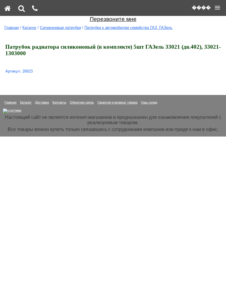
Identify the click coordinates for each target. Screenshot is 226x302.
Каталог (29, 27)
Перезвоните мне (113, 19)
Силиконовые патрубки (60, 27)
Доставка (42, 102)
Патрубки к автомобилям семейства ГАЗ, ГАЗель (128, 27)
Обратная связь (82, 102)
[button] (206, 7)
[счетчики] (12, 110)
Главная (11, 27)
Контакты (59, 102)
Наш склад (149, 102)
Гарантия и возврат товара (117, 102)
